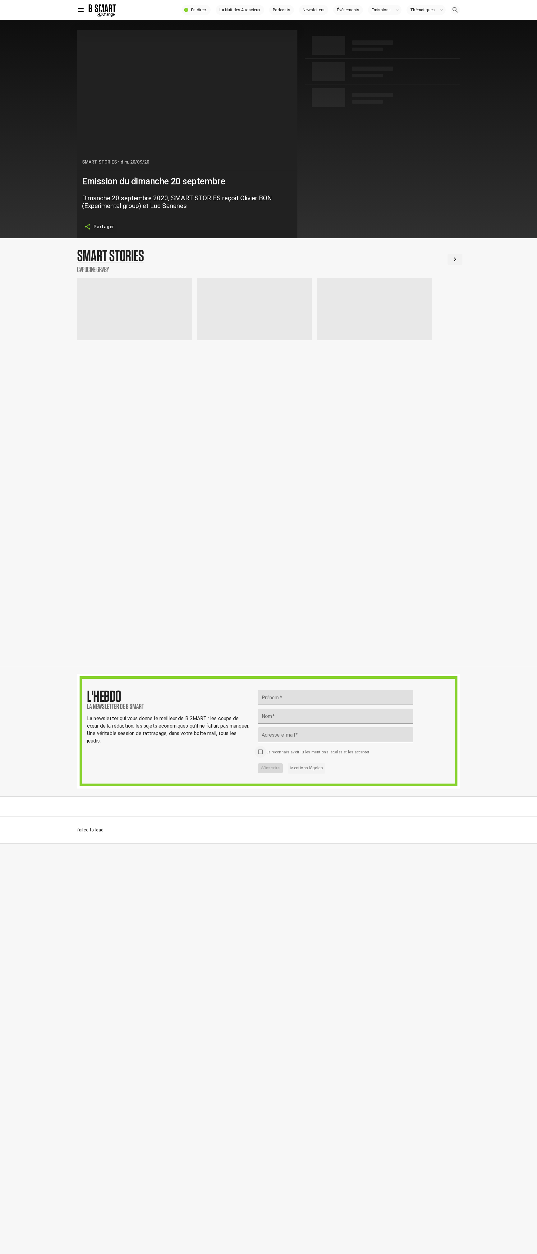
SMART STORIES (99, 162)
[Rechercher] (455, 10)
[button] (196, 10)
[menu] (80, 9)
